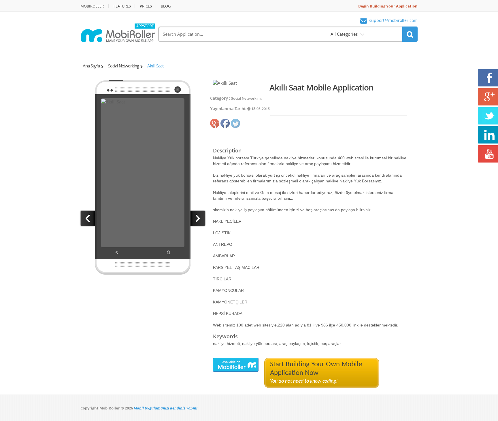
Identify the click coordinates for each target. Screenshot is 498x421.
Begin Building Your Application (388, 6)
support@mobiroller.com (393, 20)
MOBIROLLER (92, 6)
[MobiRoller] (117, 32)
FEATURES (122, 6)
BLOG (166, 6)
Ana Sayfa (91, 66)
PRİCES (146, 6)
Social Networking (123, 66)
